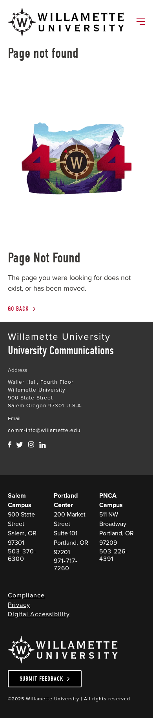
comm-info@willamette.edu (44, 430)
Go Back (18, 308)
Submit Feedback (42, 678)
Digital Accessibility (39, 614)
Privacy (19, 604)
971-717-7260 (66, 564)
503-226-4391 (113, 555)
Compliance (26, 595)
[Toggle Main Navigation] (140, 22)
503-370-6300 (22, 555)
